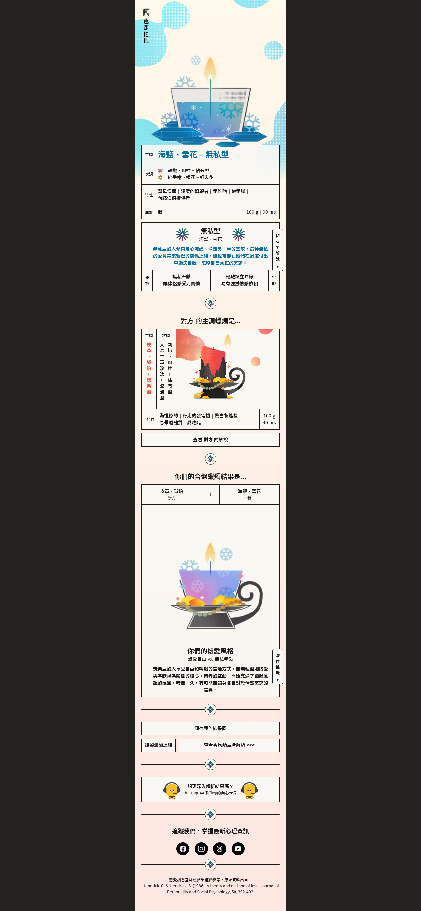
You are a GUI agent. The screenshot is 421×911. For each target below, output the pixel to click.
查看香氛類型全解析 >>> (229, 745)
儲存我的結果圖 (210, 728)
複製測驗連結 (158, 745)
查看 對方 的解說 (210, 439)
